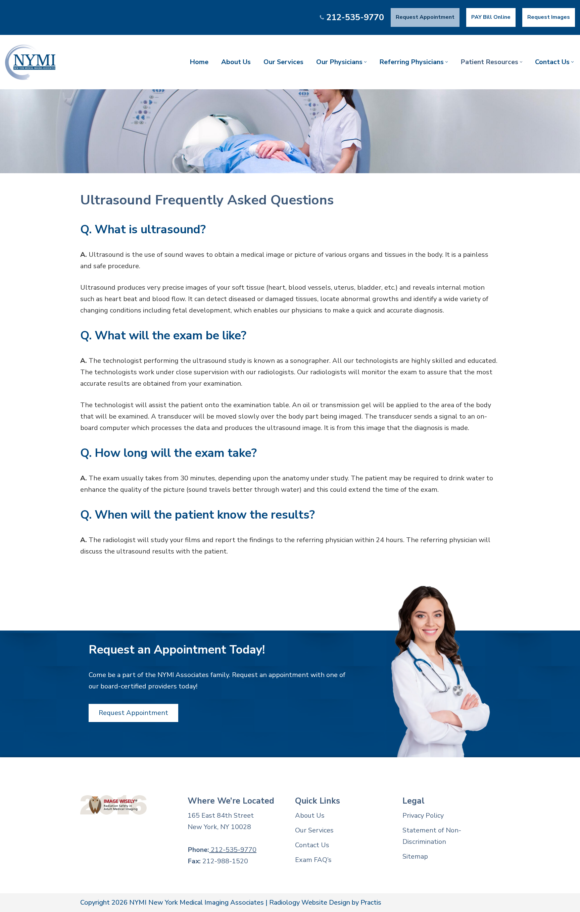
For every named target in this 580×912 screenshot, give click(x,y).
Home (199, 61)
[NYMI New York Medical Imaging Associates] (30, 62)
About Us (236, 61)
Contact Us (312, 845)
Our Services (283, 61)
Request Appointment (425, 17)
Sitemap (415, 856)
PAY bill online (491, 17)
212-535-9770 (355, 17)
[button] (365, 62)
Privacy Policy (423, 815)
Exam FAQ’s (313, 859)
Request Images (548, 17)
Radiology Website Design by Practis (325, 902)
